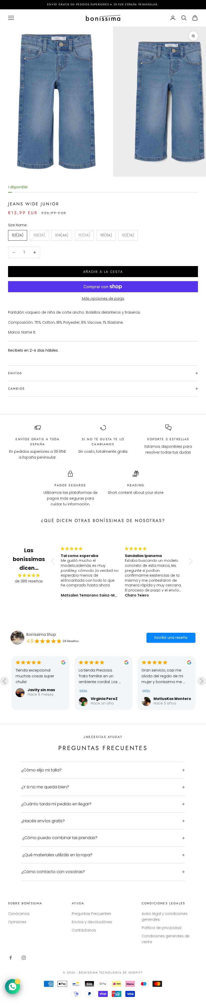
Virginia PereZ (41, 698)
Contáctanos (84, 930)
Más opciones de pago (103, 298)
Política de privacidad (161, 927)
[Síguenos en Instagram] (23, 957)
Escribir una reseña (170, 637)
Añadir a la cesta (103, 271)
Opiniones (17, 921)
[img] (28, 575)
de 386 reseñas (29, 581)
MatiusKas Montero (109, 698)
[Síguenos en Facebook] (10, 957)
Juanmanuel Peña (171, 698)
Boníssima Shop (41, 634)
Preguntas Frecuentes (91, 913)
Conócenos (18, 913)
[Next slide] (201, 681)
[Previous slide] (4, 681)
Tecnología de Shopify (121, 973)
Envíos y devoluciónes (92, 921)
